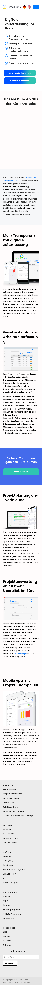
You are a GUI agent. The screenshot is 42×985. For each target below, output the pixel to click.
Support (7, 900)
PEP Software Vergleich (14, 869)
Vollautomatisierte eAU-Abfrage (18, 815)
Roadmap (7, 856)
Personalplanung (11, 798)
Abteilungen (8, 834)
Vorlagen (7, 940)
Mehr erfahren (21, 471)
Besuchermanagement (13, 811)
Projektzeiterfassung (12, 793)
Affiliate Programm (12, 914)
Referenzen (8, 918)
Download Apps (10, 882)
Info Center (8, 865)
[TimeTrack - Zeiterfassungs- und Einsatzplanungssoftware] (12, 7)
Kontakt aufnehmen (19, 80)
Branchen (7, 829)
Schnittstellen (9, 874)
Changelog (8, 860)
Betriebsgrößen (10, 838)
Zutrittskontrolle (10, 807)
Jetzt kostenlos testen (20, 73)
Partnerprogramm (11, 909)
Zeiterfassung (9, 789)
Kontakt (6, 905)
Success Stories (10, 842)
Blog (5, 932)
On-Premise (8, 802)
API (4, 878)
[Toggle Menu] (36, 7)
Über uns (7, 896)
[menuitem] (8, 982)
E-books (7, 945)
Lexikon (6, 936)
